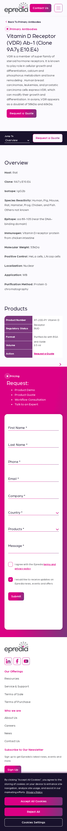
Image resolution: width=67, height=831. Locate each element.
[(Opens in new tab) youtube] (26, 661)
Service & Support (16, 686)
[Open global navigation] (58, 8)
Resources (11, 678)
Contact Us (12, 741)
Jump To (8, 136)
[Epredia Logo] (33, 647)
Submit (16, 596)
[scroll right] (60, 364)
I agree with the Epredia (35, 566)
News (8, 733)
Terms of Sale (13, 694)
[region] (33, 802)
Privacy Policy (34, 791)
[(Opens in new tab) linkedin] (8, 661)
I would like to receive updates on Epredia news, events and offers (34, 581)
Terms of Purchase (17, 701)
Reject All (33, 811)
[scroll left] (6, 364)
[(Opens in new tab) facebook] (17, 661)
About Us (10, 717)
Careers (9, 725)
